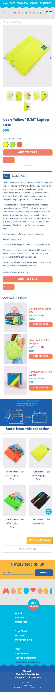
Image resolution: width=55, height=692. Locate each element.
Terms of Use (27, 685)
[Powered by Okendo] (9, 542)
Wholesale (21, 622)
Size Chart (21, 631)
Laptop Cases (15, 239)
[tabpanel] (27, 56)
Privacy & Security (27, 683)
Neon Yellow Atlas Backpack (39, 342)
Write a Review (39, 540)
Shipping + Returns (20, 176)
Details (6, 176)
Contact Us (21, 617)
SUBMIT (44, 572)
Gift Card (20, 635)
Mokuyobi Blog (23, 640)
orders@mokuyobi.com (28, 662)
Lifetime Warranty (25, 658)
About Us (20, 613)
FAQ (17, 649)
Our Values (21, 653)
